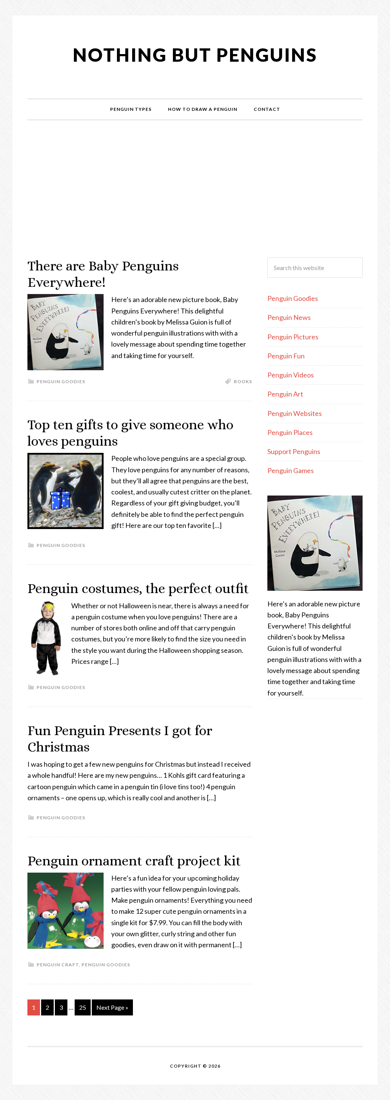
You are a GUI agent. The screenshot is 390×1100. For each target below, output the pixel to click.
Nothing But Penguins (195, 55)
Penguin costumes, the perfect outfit (138, 588)
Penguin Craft (58, 964)
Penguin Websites (294, 413)
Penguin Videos (290, 375)
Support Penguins (293, 451)
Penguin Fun (286, 356)
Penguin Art (285, 394)
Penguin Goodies (61, 381)
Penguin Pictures (292, 337)
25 (82, 1007)
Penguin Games (290, 470)
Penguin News (289, 317)
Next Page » (112, 1007)
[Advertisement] (195, 189)
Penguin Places (290, 432)
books (243, 381)
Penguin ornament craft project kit (134, 860)
